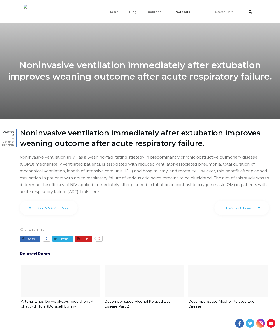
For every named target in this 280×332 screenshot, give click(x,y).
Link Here (89, 191)
